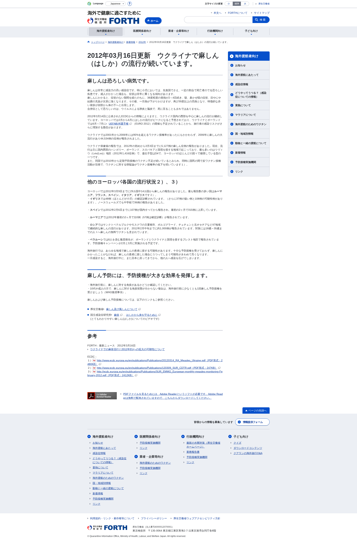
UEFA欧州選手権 (118, 123)
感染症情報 (241, 84)
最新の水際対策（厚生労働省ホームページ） (203, 444)
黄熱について (243, 105)
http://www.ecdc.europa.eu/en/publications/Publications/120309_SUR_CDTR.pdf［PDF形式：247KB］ (157, 367)
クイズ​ (237, 442)
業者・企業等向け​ (151, 456)
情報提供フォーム (253, 422)
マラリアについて (245, 114)
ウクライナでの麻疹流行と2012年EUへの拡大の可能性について (127, 349)
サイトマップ (262, 13)
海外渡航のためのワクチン (250, 124)
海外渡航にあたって (247, 74)
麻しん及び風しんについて (121, 309)
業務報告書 (193, 451)
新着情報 (240, 152)
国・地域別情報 (244, 133)
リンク (239, 171)
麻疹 (116, 314)
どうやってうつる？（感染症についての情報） (250, 94)
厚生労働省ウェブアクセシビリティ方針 (196, 518)
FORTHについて (237, 13)
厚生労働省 (264, 3)
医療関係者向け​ (150, 436)
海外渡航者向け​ (246, 56)
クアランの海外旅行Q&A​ (248, 453)
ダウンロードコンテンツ (248, 448)
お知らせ (240, 65)
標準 (237, 3)
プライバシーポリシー (154, 518)
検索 (263, 19)
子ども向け (241, 436)
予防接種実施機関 (245, 162)
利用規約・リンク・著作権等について (112, 518)
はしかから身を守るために (141, 314)
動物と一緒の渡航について (250, 143)
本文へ (217, 13)
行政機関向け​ (195, 436)
